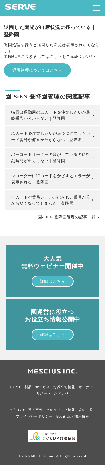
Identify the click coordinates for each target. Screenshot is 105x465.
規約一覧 (85, 410)
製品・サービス (37, 387)
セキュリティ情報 (60, 410)
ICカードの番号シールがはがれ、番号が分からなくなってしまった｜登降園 (50, 200)
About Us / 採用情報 (72, 416)
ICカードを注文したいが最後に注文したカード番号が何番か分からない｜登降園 (50, 136)
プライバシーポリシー (34, 416)
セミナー (85, 387)
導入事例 (35, 410)
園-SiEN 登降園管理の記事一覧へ (69, 217)
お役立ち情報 (64, 387)
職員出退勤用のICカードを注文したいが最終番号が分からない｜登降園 (50, 115)
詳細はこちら (52, 281)
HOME (15, 387)
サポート (43, 393)
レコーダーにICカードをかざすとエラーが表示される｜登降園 (50, 179)
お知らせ (17, 410)
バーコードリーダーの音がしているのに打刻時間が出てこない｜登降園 (50, 157)
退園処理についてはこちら (37, 70)
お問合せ (61, 393)
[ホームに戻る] (20, 8)
